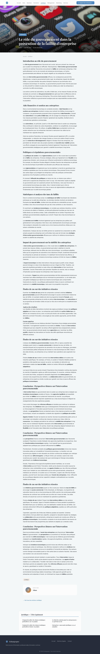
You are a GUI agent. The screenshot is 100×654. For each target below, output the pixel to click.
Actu (24, 2)
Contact (70, 641)
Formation (36, 2)
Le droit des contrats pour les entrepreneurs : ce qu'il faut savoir (64, 620)
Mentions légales (61, 641)
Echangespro (14, 641)
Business (29, 2)
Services (65, 2)
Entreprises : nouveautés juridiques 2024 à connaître (64, 626)
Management (51, 2)
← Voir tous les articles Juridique (32, 600)
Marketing (59, 2)
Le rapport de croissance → (85, 2)
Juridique (43, 2)
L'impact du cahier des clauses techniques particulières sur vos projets (33, 620)
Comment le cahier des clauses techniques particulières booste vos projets (33, 626)
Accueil (19, 2)
